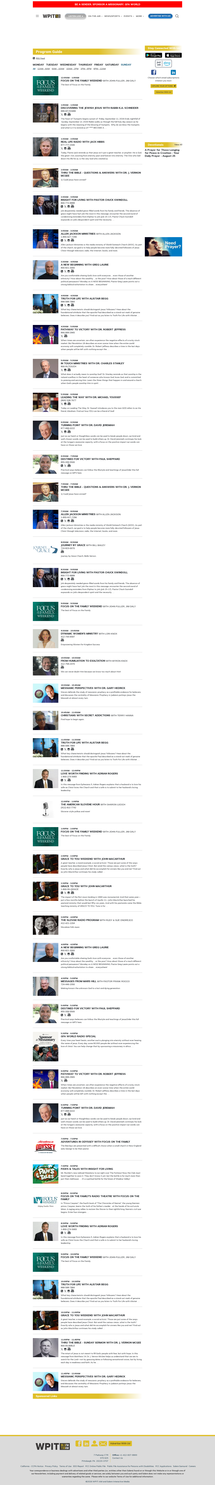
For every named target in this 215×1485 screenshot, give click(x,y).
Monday (38, 64)
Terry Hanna (125, 715)
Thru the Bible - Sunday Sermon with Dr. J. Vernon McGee (101, 1342)
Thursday (85, 64)
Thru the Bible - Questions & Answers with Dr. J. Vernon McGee (101, 174)
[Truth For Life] (45, 303)
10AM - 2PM (72, 68)
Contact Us (117, 1458)
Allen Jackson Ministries (78, 233)
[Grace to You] (45, 891)
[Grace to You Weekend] (45, 864)
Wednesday (68, 64)
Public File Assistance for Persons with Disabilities (130, 1466)
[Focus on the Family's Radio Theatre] (45, 1201)
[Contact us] (102, 1444)
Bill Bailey (98, 545)
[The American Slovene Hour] (45, 809)
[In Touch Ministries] (45, 368)
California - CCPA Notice (32, 1466)
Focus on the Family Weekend (82, 80)
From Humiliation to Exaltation (83, 660)
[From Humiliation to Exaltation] (45, 665)
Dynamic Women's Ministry (80, 633)
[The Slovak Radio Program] (45, 925)
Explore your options (162, 86)
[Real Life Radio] (45, 146)
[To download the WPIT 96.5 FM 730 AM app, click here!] (153, 55)
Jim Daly (131, 80)
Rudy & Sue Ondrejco (119, 920)
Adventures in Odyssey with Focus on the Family (95, 1141)
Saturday (112, 64)
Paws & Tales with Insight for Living (87, 1168)
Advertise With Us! (163, 92)
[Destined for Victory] (45, 464)
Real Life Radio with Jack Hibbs (83, 141)
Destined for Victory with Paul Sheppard (90, 459)
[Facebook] (153, 72)
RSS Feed (40, 58)
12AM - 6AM (43, 68)
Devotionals (155, 144)
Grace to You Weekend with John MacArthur (93, 858)
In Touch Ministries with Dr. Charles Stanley (92, 363)
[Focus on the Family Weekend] (45, 85)
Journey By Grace (73, 545)
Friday (98, 64)
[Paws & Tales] (45, 1174)
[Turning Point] (45, 430)
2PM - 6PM (86, 68)
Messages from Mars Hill (79, 981)
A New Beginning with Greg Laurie (85, 264)
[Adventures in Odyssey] (45, 1146)
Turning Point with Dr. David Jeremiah (88, 425)
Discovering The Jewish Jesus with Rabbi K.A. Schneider (99, 107)
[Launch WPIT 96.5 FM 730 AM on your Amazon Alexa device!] (163, 63)
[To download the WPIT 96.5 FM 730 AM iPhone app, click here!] (173, 55)
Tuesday (52, 64)
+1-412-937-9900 (128, 1455)
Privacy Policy (51, 1466)
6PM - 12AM (100, 68)
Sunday (126, 64)
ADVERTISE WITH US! (160, 16)
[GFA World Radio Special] (45, 1046)
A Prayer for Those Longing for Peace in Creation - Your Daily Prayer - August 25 (162, 152)
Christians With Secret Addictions (86, 715)
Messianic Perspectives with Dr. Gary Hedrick (93, 688)
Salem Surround (180, 1466)
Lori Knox (111, 633)
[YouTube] (69, 114)
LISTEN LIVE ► (76, 16)
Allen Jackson (111, 234)
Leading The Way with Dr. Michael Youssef (91, 397)
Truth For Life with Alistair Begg (84, 298)
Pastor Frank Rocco (116, 981)
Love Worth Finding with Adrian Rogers (89, 773)
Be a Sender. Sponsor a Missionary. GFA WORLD (107, 4)
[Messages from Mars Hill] (45, 986)
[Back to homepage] (51, 1447)
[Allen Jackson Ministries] (45, 238)
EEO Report (78, 1466)
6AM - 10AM (58, 68)
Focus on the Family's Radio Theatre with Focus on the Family (100, 1198)
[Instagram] (65, 114)
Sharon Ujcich (116, 804)
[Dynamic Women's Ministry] (45, 638)
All (34, 68)
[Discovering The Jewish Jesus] (45, 113)
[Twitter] (62, 114)
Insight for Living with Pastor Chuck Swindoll (94, 199)
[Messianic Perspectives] (45, 693)
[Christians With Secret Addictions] (45, 720)
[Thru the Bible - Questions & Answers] (45, 177)
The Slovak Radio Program (80, 920)
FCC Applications (163, 1466)
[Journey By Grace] (45, 550)
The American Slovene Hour (81, 804)
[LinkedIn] (173, 72)
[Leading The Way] (45, 402)
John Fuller (117, 80)
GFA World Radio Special (78, 1036)
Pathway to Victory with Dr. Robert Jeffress (93, 329)
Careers (192, 1466)
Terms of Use (65, 1466)
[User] (94, 1445)
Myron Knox (120, 661)
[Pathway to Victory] (45, 334)
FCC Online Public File (95, 1466)
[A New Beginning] (45, 269)
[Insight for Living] (45, 205)
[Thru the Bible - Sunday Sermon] (45, 1347)
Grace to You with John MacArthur (86, 886)
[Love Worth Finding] (45, 778)
